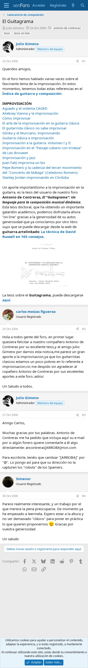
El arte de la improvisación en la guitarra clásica (40, 123)
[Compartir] (77, 61)
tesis (7, 33)
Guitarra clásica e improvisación (28, 138)
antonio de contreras (67, 28)
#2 (84, 329)
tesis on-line (22, 33)
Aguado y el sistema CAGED (24, 108)
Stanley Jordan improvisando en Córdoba (35, 177)
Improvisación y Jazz (18, 157)
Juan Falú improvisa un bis (23, 162)
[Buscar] (82, 5)
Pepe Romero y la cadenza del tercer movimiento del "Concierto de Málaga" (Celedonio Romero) (42, 170)
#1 (84, 61)
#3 (84, 415)
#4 (84, 496)
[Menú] (6, 5)
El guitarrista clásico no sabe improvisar (34, 128)
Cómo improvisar (16, 118)
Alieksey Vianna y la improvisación (30, 113)
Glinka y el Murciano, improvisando (31, 133)
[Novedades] (73, 5)
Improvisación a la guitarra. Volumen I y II (36, 142)
